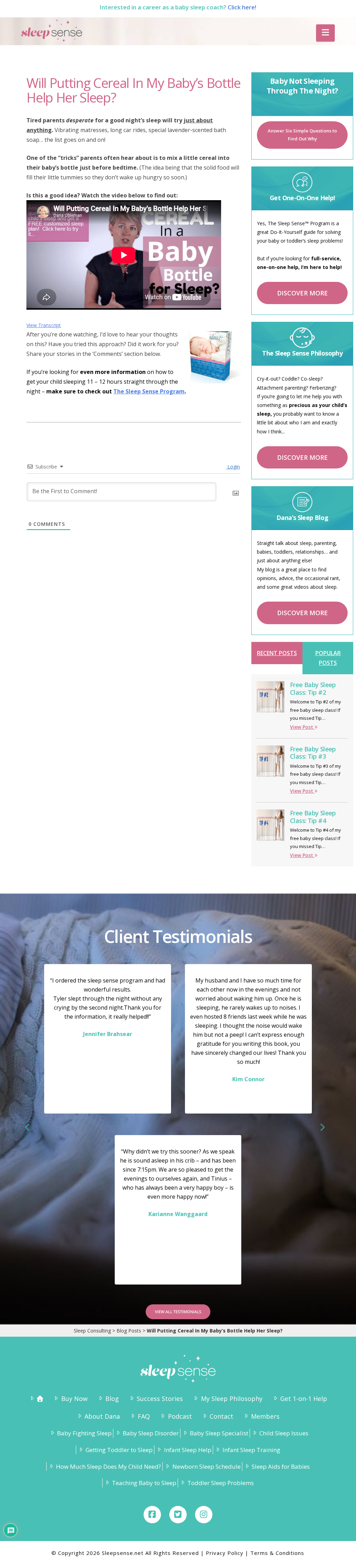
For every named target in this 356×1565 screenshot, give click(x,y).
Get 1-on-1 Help (303, 1398)
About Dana (102, 1416)
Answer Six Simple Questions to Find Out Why (302, 135)
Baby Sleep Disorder (151, 1433)
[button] (325, 32)
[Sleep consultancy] (36, 1398)
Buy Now (74, 1398)
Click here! (242, 7)
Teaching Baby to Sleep (144, 1483)
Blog (112, 1398)
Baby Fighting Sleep (84, 1433)
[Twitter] (178, 1514)
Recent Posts (277, 653)
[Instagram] (203, 1514)
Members (265, 1416)
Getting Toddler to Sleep (119, 1450)
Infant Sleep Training (251, 1450)
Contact (221, 1416)
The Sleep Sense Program (149, 391)
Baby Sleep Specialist (219, 1433)
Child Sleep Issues (283, 1433)
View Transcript (43, 325)
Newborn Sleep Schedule (206, 1466)
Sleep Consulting (92, 1330)
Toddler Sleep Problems (220, 1483)
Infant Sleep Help (187, 1450)
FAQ (144, 1416)
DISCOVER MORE (302, 293)
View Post (302, 727)
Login (233, 466)
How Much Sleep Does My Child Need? (108, 1466)
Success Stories (160, 1398)
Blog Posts (128, 1330)
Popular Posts (328, 658)
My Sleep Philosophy (231, 1398)
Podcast (180, 1416)
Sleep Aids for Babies (281, 1466)
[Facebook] (152, 1514)
